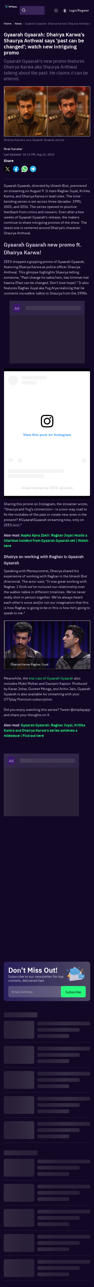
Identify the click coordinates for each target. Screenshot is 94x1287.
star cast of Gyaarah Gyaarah (51, 677)
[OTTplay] (11, 10)
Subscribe (73, 991)
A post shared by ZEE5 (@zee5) (47, 488)
